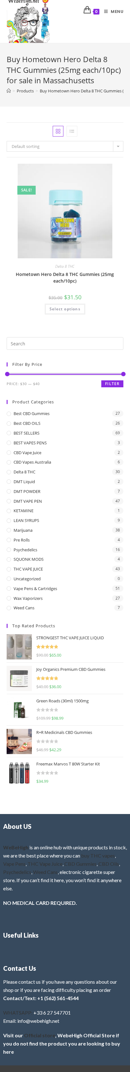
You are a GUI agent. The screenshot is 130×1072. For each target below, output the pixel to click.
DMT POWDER (27, 491)
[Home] (9, 91)
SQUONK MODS (29, 559)
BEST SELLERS (26, 433)
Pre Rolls (22, 540)
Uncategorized (27, 579)
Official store (39, 1035)
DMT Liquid (24, 481)
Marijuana (23, 530)
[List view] (72, 131)
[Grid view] (58, 131)
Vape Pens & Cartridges (35, 588)
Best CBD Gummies (32, 413)
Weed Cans (24, 608)
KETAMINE (23, 510)
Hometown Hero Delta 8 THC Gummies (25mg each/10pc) (65, 277)
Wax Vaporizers (28, 598)
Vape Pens (14, 864)
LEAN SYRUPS (26, 520)
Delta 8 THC (64, 266)
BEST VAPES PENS (30, 443)
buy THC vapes (98, 855)
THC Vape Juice (44, 864)
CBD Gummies (80, 864)
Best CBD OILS (27, 423)
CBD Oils (108, 864)
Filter (112, 383)
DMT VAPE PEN (28, 501)
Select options (65, 309)
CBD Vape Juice (27, 452)
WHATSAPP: (17, 1013)
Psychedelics (25, 550)
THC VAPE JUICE (28, 569)
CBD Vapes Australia (32, 462)
